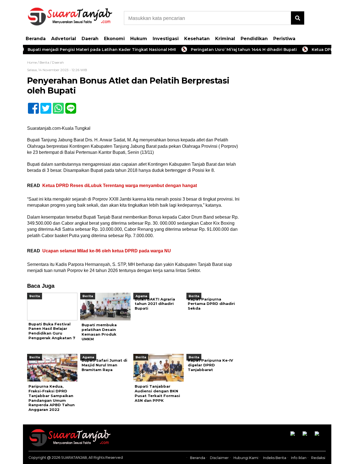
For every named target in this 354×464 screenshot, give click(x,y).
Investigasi (166, 38)
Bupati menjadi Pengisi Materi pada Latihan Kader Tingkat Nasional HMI (94, 49)
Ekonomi (114, 38)
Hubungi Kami (245, 458)
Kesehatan (197, 38)
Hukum (138, 38)
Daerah (90, 38)
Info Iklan (298, 458)
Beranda (36, 38)
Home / (33, 62)
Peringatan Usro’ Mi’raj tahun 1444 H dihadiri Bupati (236, 49)
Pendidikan (254, 38)
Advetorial (63, 38)
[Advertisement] (290, 147)
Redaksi (318, 458)
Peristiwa (284, 38)
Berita (44, 62)
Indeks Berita (274, 458)
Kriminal (225, 38)
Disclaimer (219, 458)
